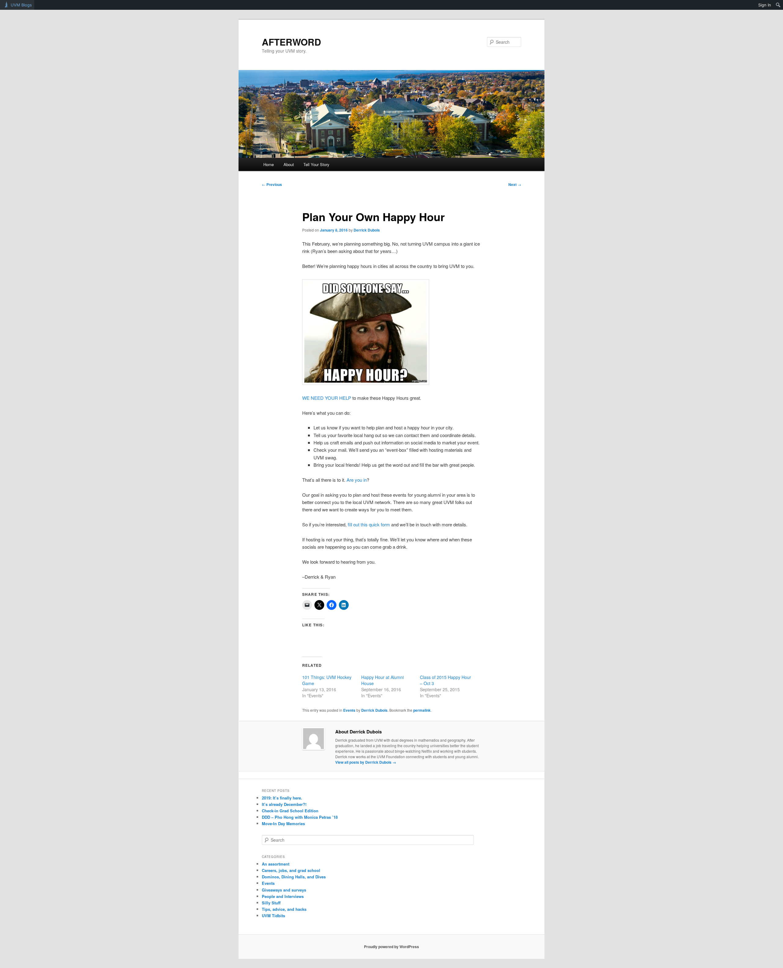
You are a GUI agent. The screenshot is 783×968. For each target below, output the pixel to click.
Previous (272, 184)
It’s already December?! (284, 804)
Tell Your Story (316, 164)
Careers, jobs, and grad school (291, 870)
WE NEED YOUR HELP (326, 398)
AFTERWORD (291, 41)
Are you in (357, 480)
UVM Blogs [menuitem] (21, 4)
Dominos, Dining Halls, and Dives (294, 877)
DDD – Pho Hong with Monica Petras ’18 (300, 817)
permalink (422, 710)
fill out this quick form (369, 524)
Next (514, 184)
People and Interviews (283, 896)
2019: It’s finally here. (282, 798)
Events (349, 710)
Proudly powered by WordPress (391, 946)
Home (268, 164)
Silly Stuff (271, 903)
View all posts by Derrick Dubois (365, 762)
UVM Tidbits (273, 915)
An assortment (275, 864)
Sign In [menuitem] (764, 4)
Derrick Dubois (367, 230)
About (289, 164)
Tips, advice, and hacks (284, 909)
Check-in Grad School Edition (290, 811)
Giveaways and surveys (284, 890)
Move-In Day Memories (283, 823)
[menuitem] (778, 5)
